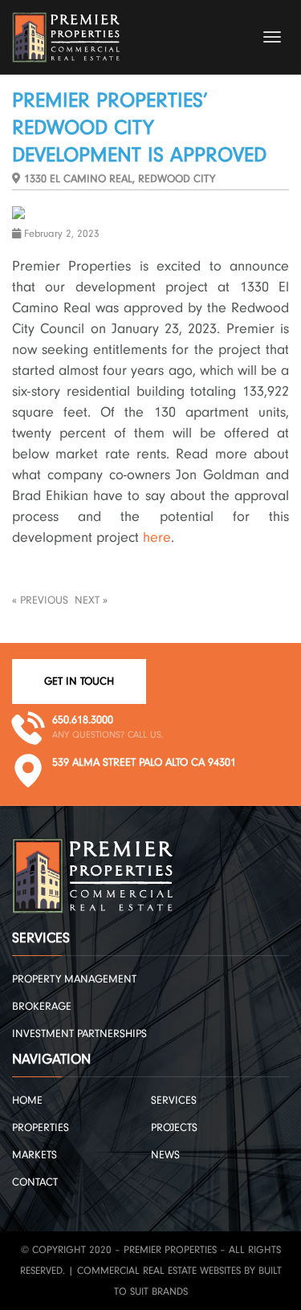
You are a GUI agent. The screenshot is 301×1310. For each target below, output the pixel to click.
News (165, 1155)
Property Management (74, 979)
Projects (174, 1127)
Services (174, 1100)
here (157, 537)
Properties (40, 1127)
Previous (44, 600)
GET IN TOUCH (79, 681)
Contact (35, 1182)
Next (87, 600)
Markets (34, 1155)
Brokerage (41, 1006)
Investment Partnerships (79, 1033)
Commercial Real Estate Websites (159, 1270)
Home (27, 1100)
